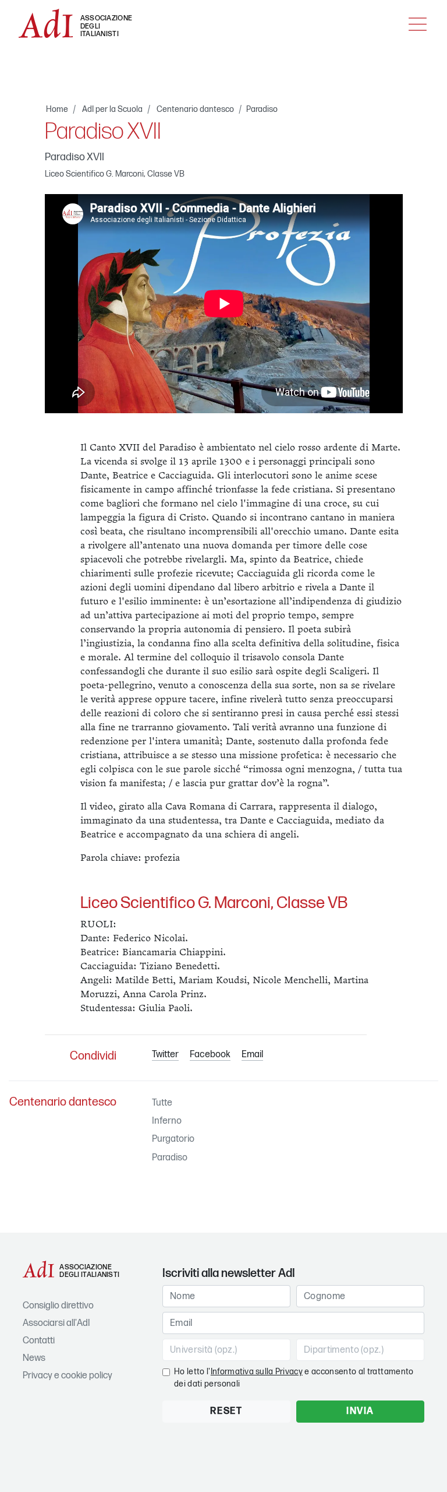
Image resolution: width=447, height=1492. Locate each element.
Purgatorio (173, 1139)
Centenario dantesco (195, 109)
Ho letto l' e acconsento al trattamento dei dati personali (294, 1378)
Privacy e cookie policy (67, 1375)
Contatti (39, 1340)
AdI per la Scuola (112, 109)
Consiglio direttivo (58, 1305)
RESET (226, 1411)
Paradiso (262, 109)
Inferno (167, 1121)
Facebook (210, 1054)
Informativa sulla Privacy (257, 1372)
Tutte (162, 1103)
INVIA (360, 1411)
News (34, 1358)
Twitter (165, 1054)
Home (57, 109)
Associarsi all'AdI (56, 1323)
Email (252, 1054)
